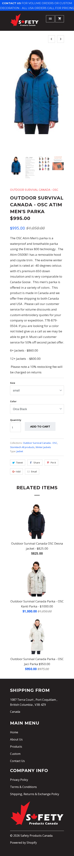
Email (34, 471)
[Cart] (59, 18)
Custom (15, 754)
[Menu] (50, 18)
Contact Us (17, 761)
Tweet (19, 462)
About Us (16, 739)
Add (18, 471)
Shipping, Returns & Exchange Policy (34, 794)
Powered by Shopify (23, 843)
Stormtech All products (22, 447)
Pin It (53, 462)
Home (14, 732)
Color (13, 401)
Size (12, 382)
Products (16, 747)
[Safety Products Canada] (24, 21)
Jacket (20, 451)
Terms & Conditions (23, 787)
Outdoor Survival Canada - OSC (34, 189)
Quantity (15, 420)
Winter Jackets (43, 447)
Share (36, 462)
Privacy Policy (19, 780)
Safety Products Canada (36, 836)
